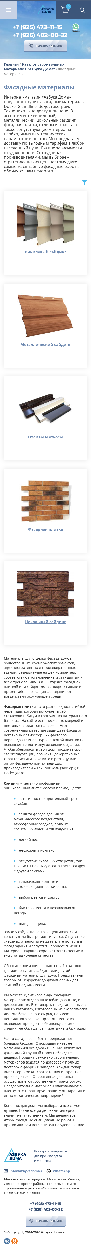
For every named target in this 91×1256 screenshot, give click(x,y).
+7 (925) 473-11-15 (37, 27)
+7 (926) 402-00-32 (40, 35)
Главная (11, 64)
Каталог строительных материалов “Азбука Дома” (34, 66)
